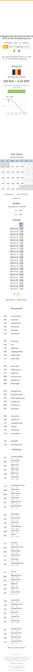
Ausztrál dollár (16, 316)
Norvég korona (16, 391)
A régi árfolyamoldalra (17, 648)
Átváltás (17, 86)
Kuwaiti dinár (15, 551)
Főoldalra (9, 43)
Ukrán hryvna (15, 434)
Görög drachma (16, 526)
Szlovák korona (16, 629)
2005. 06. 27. (14, 237)
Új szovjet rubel (16, 633)
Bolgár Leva (15, 473)
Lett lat (13, 571)
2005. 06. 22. (14, 246)
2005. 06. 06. (14, 280)
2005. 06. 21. (14, 249)
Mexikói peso (15, 380)
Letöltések (11, 300)
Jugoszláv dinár (16, 641)
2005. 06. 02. (14, 286)
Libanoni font (15, 555)
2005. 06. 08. (14, 274)
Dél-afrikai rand (16, 445)
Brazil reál (14, 320)
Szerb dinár (15, 409)
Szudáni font (15, 616)
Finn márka (15, 514)
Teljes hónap (8, 86)
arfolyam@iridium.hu (16, 667)
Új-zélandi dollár (16, 395)
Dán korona (15, 341)
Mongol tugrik (16, 575)
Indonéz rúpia (15, 355)
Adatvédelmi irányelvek (16, 663)
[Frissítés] (14, 51)
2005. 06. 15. (14, 260)
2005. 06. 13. (14, 266)
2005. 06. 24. (14, 240)
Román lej (14, 612)
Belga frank (15, 465)
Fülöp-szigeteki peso (18, 398)
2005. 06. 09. (14, 272)
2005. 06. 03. (14, 283)
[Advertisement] (16, 17)
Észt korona (15, 498)
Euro (12, 345)
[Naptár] (5, 47)
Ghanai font (15, 522)
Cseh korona (15, 334)
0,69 (22, 166)
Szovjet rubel (15, 600)
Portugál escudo (16, 608)
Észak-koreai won (17, 547)
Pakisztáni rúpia (16, 604)
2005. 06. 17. (14, 254)
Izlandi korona (16, 370)
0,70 (3, 166)
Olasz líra (14, 543)
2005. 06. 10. (14, 269)
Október (16, 198)
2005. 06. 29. (14, 232)
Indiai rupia (15, 366)
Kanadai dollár (16, 323)
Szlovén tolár (15, 621)
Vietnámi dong (16, 637)
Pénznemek (16, 88)
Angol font (14, 348)
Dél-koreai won (16, 377)
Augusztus (10, 194)
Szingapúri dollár (17, 423)
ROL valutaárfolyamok (16, 91)
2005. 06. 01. (14, 289)
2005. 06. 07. (14, 277)
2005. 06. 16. (14, 257)
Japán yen (14, 373)
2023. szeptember (22, 194)
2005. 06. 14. (14, 263)
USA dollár (14, 441)
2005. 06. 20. (14, 252)
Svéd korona (15, 420)
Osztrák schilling (17, 457)
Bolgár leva (15, 469)
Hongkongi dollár (17, 352)
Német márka (15, 493)
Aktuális (25, 43)
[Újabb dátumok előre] (18, 294)
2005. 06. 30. (14, 229)
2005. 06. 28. (14, 234)
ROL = (21, 210)
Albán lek (14, 584)
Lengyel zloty (15, 402)
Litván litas (15, 559)
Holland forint (16, 580)
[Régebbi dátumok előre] (14, 294)
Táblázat (25, 86)
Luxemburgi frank (17, 563)
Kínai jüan (14, 330)
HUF (20, 215)
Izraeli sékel (15, 359)
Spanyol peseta (16, 506)
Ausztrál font (15, 461)
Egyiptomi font (16, 502)
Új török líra (15, 430)
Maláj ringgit (15, 384)
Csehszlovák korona (18, 485)
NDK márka (15, 489)
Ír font (13, 534)
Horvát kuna (15, 530)
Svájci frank (15, 327)
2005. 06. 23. (14, 243)
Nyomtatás (23, 300)
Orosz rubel (15, 416)
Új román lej (15, 405)
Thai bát (14, 427)
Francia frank (15, 518)
